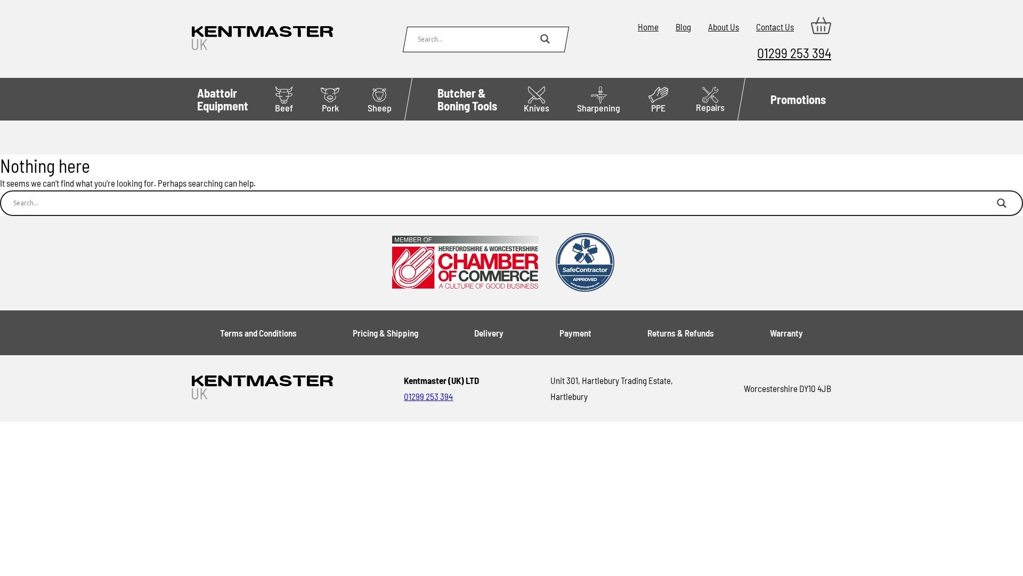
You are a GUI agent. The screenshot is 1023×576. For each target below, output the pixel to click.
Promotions (798, 99)
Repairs (710, 107)
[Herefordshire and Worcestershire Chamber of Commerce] (465, 263)
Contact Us (775, 26)
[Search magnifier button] (545, 38)
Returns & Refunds (680, 332)
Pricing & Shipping (385, 332)
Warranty (786, 332)
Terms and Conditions (258, 332)
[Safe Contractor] (585, 263)
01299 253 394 (794, 52)
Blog (683, 26)
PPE (658, 108)
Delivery (489, 332)
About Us (723, 26)
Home (648, 26)
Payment (575, 332)
